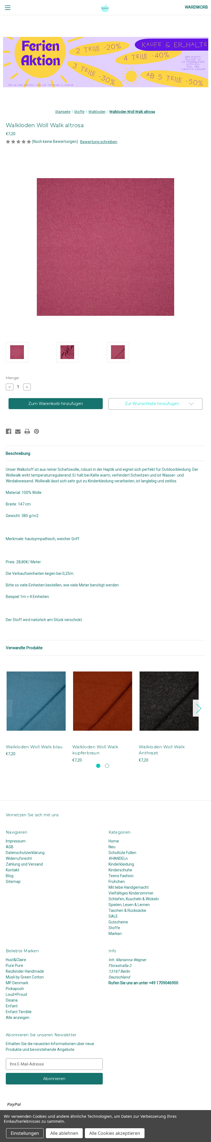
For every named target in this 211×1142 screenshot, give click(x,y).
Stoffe (114, 928)
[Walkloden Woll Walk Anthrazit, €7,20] (169, 701)
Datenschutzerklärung (25, 852)
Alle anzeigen (17, 1017)
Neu (112, 847)
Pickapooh (15, 988)
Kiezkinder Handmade (25, 971)
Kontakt (12, 870)
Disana (12, 1000)
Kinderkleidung (121, 864)
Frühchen (117, 881)
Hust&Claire (16, 960)
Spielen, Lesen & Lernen (129, 904)
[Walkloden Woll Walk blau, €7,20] (36, 701)
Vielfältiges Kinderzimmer (131, 893)
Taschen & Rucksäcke (127, 910)
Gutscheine (118, 922)
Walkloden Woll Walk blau (34, 746)
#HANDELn (118, 858)
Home (114, 841)
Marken (115, 933)
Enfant (12, 1006)
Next (198, 708)
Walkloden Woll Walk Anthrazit (162, 750)
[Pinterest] (36, 431)
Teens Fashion (121, 876)
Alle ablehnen (64, 1133)
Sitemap (13, 881)
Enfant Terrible (19, 1012)
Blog (9, 876)
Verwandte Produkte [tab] (24, 647)
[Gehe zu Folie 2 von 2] (107, 766)
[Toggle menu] (7, 7)
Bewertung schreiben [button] (98, 142)
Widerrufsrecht (19, 858)
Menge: (13, 378)
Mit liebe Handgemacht (129, 887)
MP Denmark (17, 983)
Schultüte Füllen (122, 852)
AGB (9, 847)
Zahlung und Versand (24, 864)
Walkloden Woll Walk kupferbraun (95, 750)
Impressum (16, 841)
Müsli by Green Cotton (25, 977)
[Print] (27, 431)
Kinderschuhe (120, 870)
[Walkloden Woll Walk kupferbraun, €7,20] (102, 701)
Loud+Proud (16, 994)
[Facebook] (8, 431)
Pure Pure (14, 965)
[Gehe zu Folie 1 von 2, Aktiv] (98, 766)
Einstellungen (25, 1133)
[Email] (18, 431)
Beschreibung (18, 453)
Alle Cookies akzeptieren (114, 1133)
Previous (7, 708)
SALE (113, 916)
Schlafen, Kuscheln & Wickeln (134, 899)
